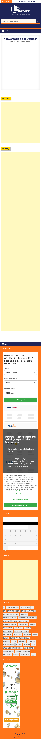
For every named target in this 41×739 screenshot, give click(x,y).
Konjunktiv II (18, 628)
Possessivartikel (15, 638)
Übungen (16, 655)
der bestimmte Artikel (28, 611)
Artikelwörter (25, 608)
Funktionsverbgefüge (9, 618)
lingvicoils (15, 42)
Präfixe (14, 641)
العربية (33, 655)
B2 (4, 611)
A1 (3, 608)
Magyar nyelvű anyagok (21, 631)
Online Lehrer (18, 634)
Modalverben (7, 634)
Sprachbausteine (8, 648)
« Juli (4, 551)
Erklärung (24, 614)
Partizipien (27, 634)
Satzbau (18, 645)
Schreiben (27, 645)
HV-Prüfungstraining (9, 624)
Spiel (33, 645)
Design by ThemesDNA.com (20, 737)
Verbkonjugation (8, 651)
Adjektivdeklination (13, 608)
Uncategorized (28, 648)
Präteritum (22, 641)
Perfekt (5, 638)
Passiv (35, 634)
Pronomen (26, 638)
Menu (7, 31)
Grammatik (6, 621)
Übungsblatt (25, 655)
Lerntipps (28, 628)
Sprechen (19, 648)
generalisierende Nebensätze (27, 618)
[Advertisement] (20, 122)
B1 (32, 608)
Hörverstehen (23, 624)
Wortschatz (7, 655)
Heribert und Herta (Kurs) (20, 621)
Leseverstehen (7, 631)
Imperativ (33, 624)
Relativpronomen (8, 645)
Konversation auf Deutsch (20, 39)
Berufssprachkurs (13, 611)
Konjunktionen (7, 628)
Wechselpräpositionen (23, 651)
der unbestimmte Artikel (10, 614)
